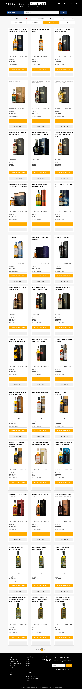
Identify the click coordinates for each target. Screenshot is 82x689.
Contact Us (28, 663)
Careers (27, 680)
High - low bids (18, 22)
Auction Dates (29, 671)
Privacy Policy (13, 667)
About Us (27, 659)
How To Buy (28, 665)
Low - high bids (35, 22)
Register (27, 661)
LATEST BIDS (51, 22)
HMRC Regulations (14, 674)
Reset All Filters (26, 18)
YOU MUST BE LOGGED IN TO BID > (18, 69)
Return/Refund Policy (14, 671)
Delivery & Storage (30, 672)
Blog (27, 669)
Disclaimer (12, 672)
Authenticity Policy (14, 661)
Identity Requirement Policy (16, 663)
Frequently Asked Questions (32, 678)
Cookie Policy (12, 669)
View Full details (18, 74)
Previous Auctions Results (31, 674)
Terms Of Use (12, 665)
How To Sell (28, 667)
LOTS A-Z (67, 22)
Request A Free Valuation (31, 676)
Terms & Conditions (14, 659)
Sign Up (69, 665)
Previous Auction (11, 12)
